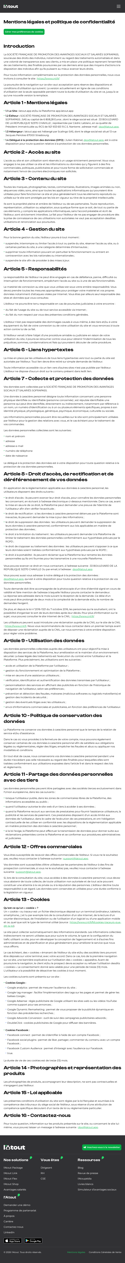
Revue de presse (88, 1173)
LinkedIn (9, 1232)
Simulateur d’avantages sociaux (97, 1189)
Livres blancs (85, 1184)
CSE (43, 1178)
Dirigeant (46, 1167)
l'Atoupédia (84, 1178)
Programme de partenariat (20, 1210)
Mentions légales (76, 1252)
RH (43, 1173)
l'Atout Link (10, 1173)
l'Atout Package (13, 1167)
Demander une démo (17, 1205)
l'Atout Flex (10, 1178)
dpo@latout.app (109, 126)
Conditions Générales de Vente (105, 1252)
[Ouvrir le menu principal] (118, 6)
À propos (9, 1216)
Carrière (8, 1221)
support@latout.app (75, 858)
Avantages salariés (15, 1189)
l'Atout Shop (11, 1184)
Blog (80, 1167)
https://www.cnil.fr (16, 626)
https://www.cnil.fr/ (48, 78)
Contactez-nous (13, 1226)
